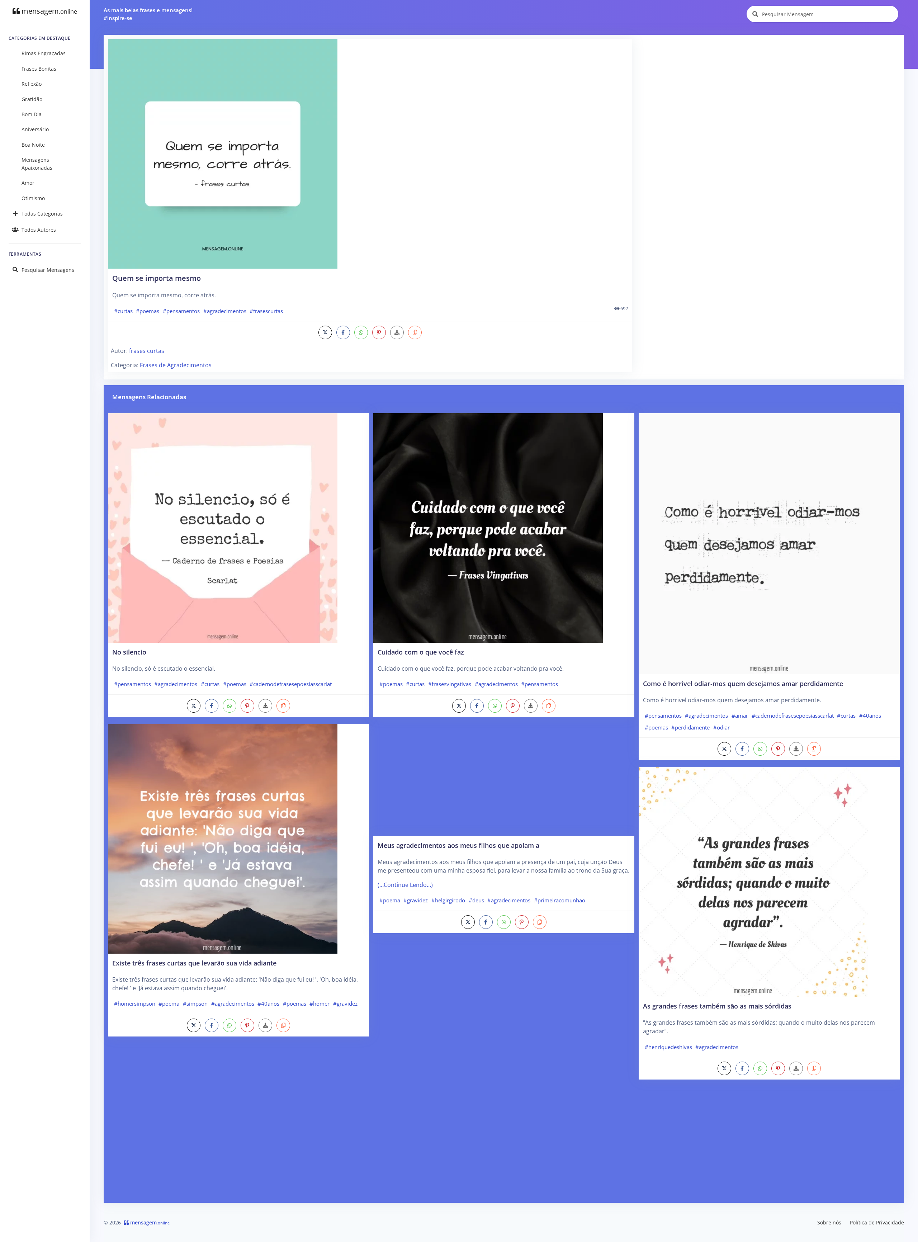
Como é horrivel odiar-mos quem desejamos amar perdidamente (743, 683)
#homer (319, 1003)
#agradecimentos (224, 311)
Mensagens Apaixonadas (37, 163)
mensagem (48, 11)
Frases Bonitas (39, 68)
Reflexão (32, 83)
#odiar (721, 727)
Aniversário (35, 129)
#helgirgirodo (448, 900)
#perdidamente (690, 727)
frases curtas (146, 351)
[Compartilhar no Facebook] (343, 332)
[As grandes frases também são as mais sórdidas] (753, 882)
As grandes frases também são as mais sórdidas (717, 1005)
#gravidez (345, 1003)
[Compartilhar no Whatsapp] (361, 332)
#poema (168, 1003)
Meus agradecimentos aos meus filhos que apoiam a (458, 845)
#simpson (195, 1003)
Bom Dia (32, 114)
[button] (415, 332)
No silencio (129, 651)
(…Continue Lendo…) (405, 885)
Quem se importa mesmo (156, 278)
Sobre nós (829, 1222)
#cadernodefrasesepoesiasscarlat (291, 684)
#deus (476, 900)
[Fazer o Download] (370, 154)
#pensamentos (181, 311)
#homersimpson (134, 1003)
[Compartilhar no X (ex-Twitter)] (325, 332)
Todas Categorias (42, 213)
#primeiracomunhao (559, 900)
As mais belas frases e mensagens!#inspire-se (148, 14)
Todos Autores (39, 229)
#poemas (147, 311)
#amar (740, 715)
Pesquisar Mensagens (48, 269)
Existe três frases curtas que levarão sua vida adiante (194, 962)
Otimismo (33, 198)
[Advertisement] (769, 89)
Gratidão (32, 99)
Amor (28, 182)
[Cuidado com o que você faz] (488, 527)
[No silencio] (222, 527)
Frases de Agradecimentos (176, 365)
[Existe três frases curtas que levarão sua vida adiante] (222, 838)
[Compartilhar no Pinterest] (379, 332)
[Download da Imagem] (397, 332)
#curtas (123, 311)
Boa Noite (33, 144)
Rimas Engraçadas (44, 53)
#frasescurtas (266, 311)
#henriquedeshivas (668, 1046)
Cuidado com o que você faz (421, 651)
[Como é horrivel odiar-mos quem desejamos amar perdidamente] (769, 543)
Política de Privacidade (877, 1222)
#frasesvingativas (449, 684)
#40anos (268, 1003)
